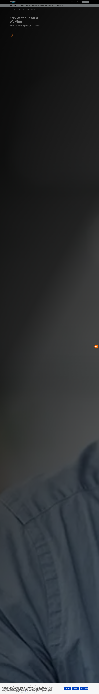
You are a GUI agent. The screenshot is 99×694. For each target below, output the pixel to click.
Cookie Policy (26, 691)
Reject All (75, 688)
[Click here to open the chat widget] (96, 346)
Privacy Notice (33, 691)
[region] (49, 688)
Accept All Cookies (84, 688)
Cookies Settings (67, 688)
